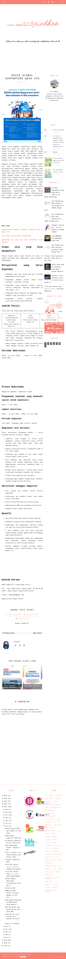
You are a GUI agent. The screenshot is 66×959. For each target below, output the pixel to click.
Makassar (53, 860)
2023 (5, 804)
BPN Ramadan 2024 (50, 816)
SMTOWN (47, 871)
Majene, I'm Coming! (12, 923)
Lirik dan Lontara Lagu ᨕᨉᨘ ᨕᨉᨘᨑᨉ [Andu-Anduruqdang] (12, 874)
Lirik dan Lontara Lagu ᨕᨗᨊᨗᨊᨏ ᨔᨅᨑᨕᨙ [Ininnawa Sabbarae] (53, 289)
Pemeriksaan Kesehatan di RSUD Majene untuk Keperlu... (13, 902)
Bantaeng (57, 798)
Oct (6, 815)
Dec (6, 809)
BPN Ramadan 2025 (50, 819)
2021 (5, 940)
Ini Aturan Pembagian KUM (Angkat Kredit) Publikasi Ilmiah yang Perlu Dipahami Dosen (58, 141)
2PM (46, 795)
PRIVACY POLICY (26, 954)
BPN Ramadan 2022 (50, 810)
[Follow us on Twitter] (44, 2)
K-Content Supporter (51, 836)
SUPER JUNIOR (48, 874)
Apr (6, 929)
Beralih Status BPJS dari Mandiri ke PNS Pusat (13, 831)
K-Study (47, 851)
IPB (59, 830)
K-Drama (55, 839)
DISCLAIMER (17, 954)
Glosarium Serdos (58, 130)
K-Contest (48, 839)
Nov (6, 812)
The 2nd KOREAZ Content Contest (58, 171)
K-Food (47, 842)
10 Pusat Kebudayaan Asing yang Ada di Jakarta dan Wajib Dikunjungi (54, 192)
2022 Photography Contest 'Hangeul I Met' (12, 848)
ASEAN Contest (49, 798)
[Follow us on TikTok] (57, 2)
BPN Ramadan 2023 (50, 813)
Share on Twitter (32, 614)
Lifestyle (57, 857)
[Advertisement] (33, 58)
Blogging (57, 804)
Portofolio (48, 868)
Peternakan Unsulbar (51, 866)
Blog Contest (48, 804)
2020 (5, 943)
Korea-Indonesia (57, 854)
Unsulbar (47, 887)
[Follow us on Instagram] (52, 2)
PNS (60, 866)
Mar (6, 932)
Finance (53, 827)
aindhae (17, 642)
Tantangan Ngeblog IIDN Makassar (51, 878)
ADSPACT (51, 795)
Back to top (59, 957)
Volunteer (55, 887)
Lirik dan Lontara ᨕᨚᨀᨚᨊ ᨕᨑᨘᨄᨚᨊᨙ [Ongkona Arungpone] (13, 867)
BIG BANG (54, 801)
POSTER (55, 152)
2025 (5, 798)
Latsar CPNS (48, 857)
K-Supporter (25, 623)
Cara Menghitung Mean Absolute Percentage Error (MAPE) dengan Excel (54, 205)
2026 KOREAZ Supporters (32, 685)
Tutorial (55, 884)
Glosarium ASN (10, 888)
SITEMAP (10, 954)
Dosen (46, 827)
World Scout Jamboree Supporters (51, 891)
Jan (6, 937)
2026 (5, 795)
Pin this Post (23, 618)
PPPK (55, 868)
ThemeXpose (23, 956)
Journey (54, 833)
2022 (5, 807)
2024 (5, 801)
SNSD (52, 871)
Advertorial (59, 795)
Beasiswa (47, 801)
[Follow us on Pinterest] (48, 2)
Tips (56, 881)
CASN (54, 822)
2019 (5, 946)
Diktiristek (48, 825)
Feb (6, 934)
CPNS (59, 822)
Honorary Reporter (50, 830)
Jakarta (47, 833)
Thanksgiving (48, 881)
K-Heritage (48, 845)
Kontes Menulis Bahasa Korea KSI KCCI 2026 (58, 160)
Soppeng (58, 871)
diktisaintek (57, 825)
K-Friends (54, 842)
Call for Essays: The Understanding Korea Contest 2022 (13, 855)
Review (60, 868)
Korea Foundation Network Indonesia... (11, 686)
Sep (6, 818)
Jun (6, 826)
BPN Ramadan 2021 (55, 807)
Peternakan (48, 863)
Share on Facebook (14, 614)
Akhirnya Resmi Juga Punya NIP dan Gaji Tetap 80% (12, 909)
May (6, 926)
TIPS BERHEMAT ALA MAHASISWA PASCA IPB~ (57, 238)
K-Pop (46, 848)
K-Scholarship (54, 848)
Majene (47, 860)
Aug (6, 820)
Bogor (46, 807)
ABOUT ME (4, 954)
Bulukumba (48, 822)
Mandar (60, 860)
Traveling (48, 884)
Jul (6, 823)
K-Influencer (57, 845)
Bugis (58, 819)
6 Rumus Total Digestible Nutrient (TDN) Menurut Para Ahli (53, 258)
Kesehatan (48, 854)
